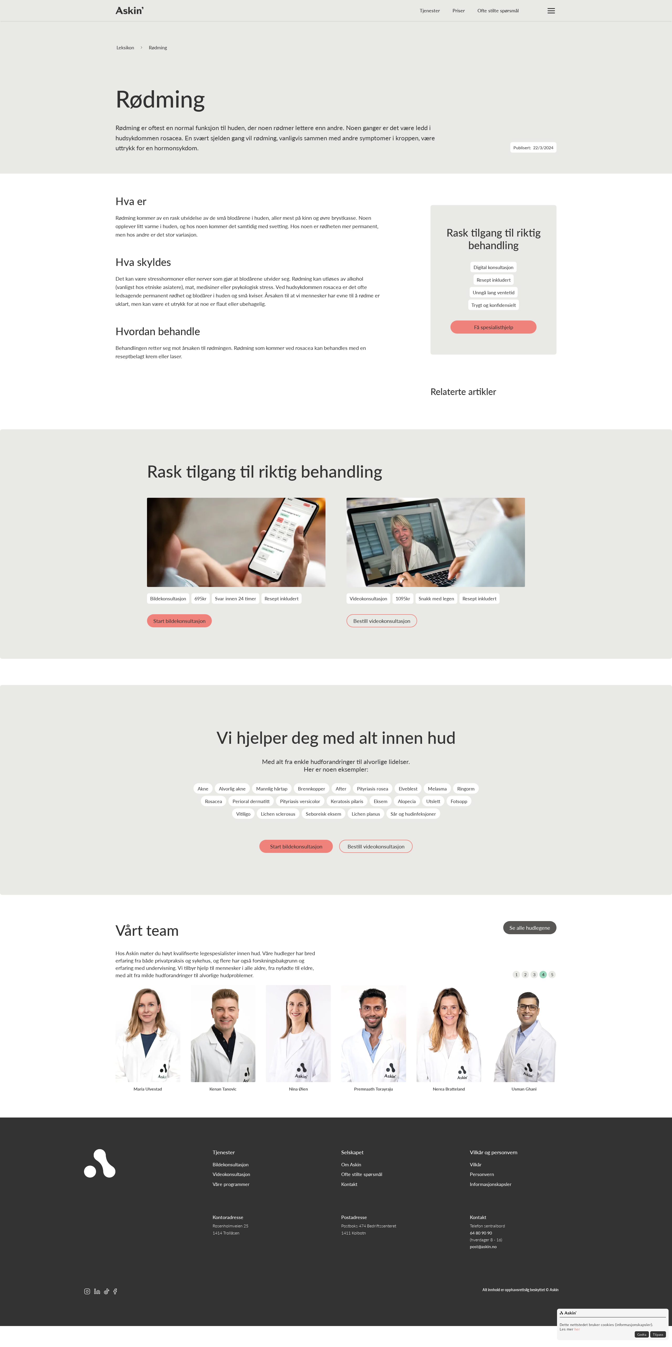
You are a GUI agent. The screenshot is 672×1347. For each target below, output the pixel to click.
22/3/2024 (543, 147)
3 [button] (534, 974)
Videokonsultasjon (231, 1174)
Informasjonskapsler (491, 1184)
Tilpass (658, 1334)
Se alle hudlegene (530, 927)
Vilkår (476, 1164)
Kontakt (349, 1184)
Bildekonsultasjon (231, 1164)
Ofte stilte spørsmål (498, 10)
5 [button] (552, 974)
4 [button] (543, 974)
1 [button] (516, 974)
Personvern (482, 1174)
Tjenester (430, 10)
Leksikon (125, 47)
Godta (641, 1334)
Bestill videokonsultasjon (381, 620)
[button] (551, 10)
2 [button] (525, 974)
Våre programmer (231, 1184)
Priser (459, 10)
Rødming (158, 47)
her (576, 1329)
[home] (130, 10)
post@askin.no (483, 1246)
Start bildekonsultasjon (179, 620)
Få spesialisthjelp (493, 327)
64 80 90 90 (481, 1233)
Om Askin (351, 1164)
